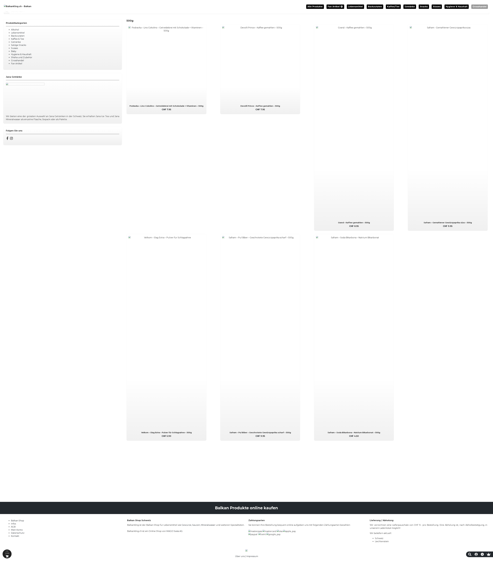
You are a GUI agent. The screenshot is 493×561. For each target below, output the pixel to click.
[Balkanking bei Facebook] (7, 139)
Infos (13, 524)
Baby (13, 51)
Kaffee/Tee (393, 6)
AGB (13, 527)
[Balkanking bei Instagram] (11, 139)
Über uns (240, 556)
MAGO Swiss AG (174, 531)
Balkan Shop (17, 520)
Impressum (252, 556)
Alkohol (15, 29)
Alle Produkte (315, 6)
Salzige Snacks (18, 45)
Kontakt (15, 536)
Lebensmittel (355, 6)
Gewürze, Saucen (191, 525)
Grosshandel (480, 6)
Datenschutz (17, 533)
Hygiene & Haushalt (456, 6)
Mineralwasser (208, 525)
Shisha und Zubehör (21, 57)
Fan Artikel (16, 63)
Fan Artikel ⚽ (335, 6)
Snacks (424, 6)
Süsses (437, 6)
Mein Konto (17, 530)
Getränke (410, 6)
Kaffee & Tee (17, 39)
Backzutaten (375, 6)
